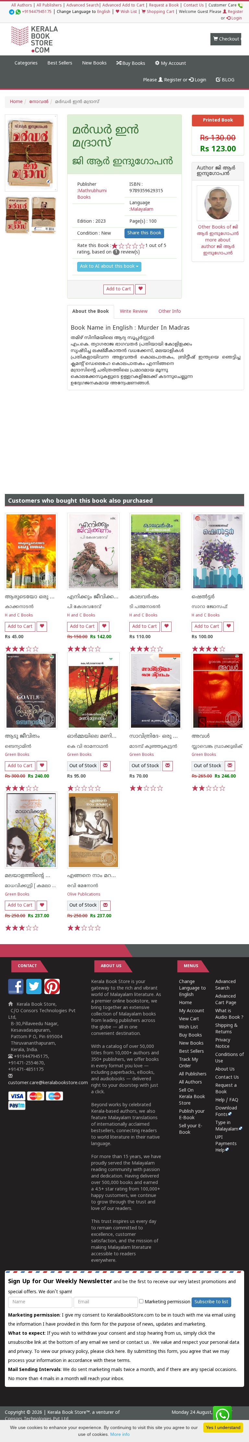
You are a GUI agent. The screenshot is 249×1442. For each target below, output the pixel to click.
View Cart (189, 1019)
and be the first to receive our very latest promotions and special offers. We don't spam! (122, 1286)
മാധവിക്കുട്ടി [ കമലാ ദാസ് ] (35, 886)
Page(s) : (143, 221)
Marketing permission (166, 1302)
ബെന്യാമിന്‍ (18, 746)
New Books (94, 63)
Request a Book (164, 5)
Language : (141, 206)
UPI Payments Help (226, 1144)
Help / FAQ (226, 1100)
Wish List (128, 12)
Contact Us (194, 5)
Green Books (17, 755)
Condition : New (94, 233)
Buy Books (133, 63)
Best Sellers (59, 63)
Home (16, 102)
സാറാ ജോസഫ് (209, 607)
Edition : (91, 221)
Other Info (170, 311)
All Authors (21, 5)
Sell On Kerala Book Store (192, 1097)
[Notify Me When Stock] (105, 766)
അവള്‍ (201, 736)
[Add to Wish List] (140, 289)
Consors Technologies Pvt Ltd (36, 1419)
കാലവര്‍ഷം (144, 597)
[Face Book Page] (16, 993)
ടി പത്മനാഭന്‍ (144, 607)
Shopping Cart (160, 12)
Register (235, 12)
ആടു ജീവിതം (22, 736)
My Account (173, 63)
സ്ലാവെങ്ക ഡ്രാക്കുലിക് (217, 746)
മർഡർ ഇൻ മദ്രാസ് (105, 137)
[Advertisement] (124, 435)
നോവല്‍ (39, 102)
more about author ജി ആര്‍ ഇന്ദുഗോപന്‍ (218, 247)
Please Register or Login (174, 80)
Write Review (134, 311)
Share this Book (144, 233)
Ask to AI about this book (108, 266)
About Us (225, 1069)
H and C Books (19, 615)
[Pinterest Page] (52, 993)
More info (120, 1434)
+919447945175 (37, 12)
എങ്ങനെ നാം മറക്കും (95, 876)
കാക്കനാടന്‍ (19, 607)
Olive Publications (84, 894)
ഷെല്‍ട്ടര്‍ (203, 597)
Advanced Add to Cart (123, 5)
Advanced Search (82, 5)
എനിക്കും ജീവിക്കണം (95, 597)
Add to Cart (118, 289)
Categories (26, 63)
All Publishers (49, 5)
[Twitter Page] (34, 993)
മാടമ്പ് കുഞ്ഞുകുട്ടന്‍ (153, 746)
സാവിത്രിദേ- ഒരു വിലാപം (161, 736)
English (103, 12)
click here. (116, 1351)
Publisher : (92, 191)
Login (236, 18)
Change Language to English (192, 988)
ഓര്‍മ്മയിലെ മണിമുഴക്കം (99, 736)
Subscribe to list (211, 1302)
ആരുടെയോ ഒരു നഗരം (35, 597)
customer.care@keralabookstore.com (48, 1083)
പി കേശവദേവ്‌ (84, 607)
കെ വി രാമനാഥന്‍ (87, 746)
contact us (138, 1342)
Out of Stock (83, 766)
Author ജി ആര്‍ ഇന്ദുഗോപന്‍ (216, 171)
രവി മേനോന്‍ (82, 886)
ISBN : (146, 188)
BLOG (227, 80)
